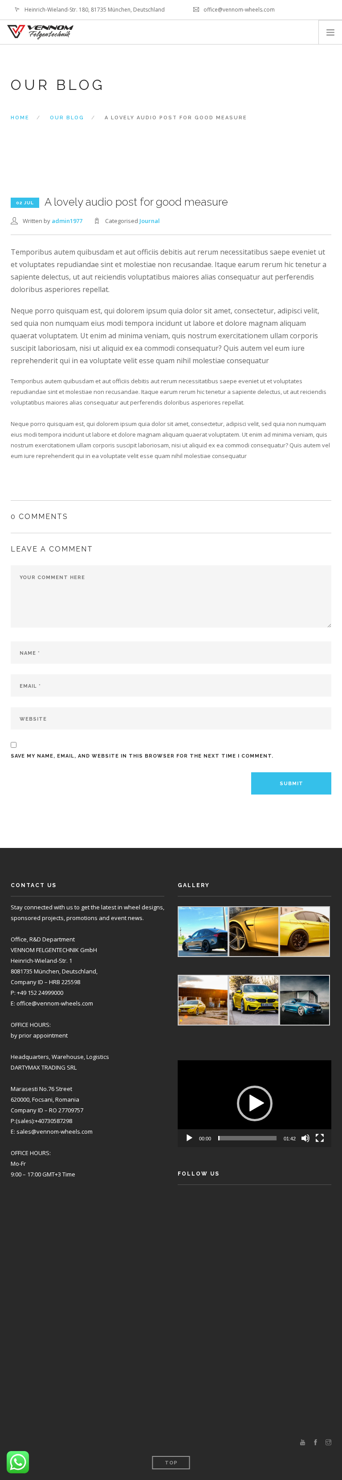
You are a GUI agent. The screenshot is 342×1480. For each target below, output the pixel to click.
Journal (149, 221)
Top (171, 1463)
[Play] (189, 1138)
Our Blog (67, 118)
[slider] (247, 1138)
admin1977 (67, 221)
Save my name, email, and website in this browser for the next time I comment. (142, 756)
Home (20, 118)
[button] (255, 1103)
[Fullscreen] (319, 1138)
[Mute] (305, 1138)
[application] (254, 1103)
